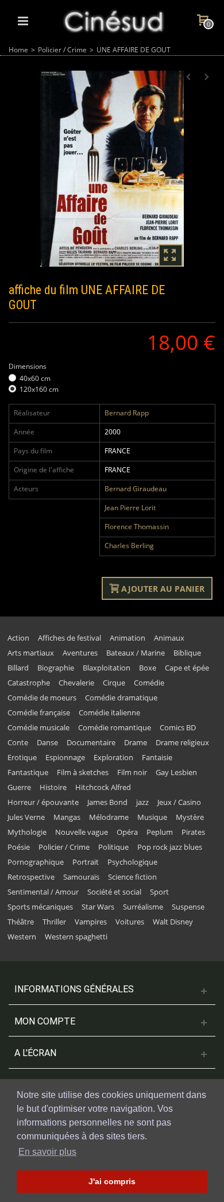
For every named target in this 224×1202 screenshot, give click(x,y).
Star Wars (98, 907)
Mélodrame (109, 817)
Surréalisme (143, 907)
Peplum (159, 832)
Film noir (132, 772)
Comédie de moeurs (41, 697)
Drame (135, 742)
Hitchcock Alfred (103, 787)
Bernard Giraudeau (136, 489)
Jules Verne (26, 817)
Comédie (149, 682)
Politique (113, 847)
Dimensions (28, 366)
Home (18, 50)
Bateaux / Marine (135, 653)
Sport (159, 892)
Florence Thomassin (137, 526)
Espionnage (65, 757)
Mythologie (27, 832)
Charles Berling (129, 545)
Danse (47, 742)
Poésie (18, 847)
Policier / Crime (62, 50)
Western (21, 936)
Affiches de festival (69, 638)
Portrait (85, 862)
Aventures (80, 653)
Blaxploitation (106, 667)
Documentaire (91, 742)
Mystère (190, 817)
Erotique (22, 757)
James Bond (107, 802)
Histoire (53, 787)
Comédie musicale (38, 727)
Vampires (91, 921)
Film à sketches (83, 772)
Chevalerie (76, 682)
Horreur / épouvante (43, 802)
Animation (127, 638)
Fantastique (27, 772)
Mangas (66, 817)
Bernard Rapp (127, 413)
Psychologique (132, 862)
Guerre (19, 787)
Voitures (129, 921)
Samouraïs (81, 877)
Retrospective (31, 877)
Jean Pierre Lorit (130, 508)
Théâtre (20, 921)
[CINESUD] (113, 20)
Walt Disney (173, 921)
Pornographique (35, 862)
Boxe (147, 667)
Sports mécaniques (40, 907)
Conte (17, 742)
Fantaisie (157, 757)
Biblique (187, 653)
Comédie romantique (114, 727)
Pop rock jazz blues (169, 847)
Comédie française (38, 712)
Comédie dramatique (121, 697)
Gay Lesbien (176, 772)
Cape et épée (187, 667)
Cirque (114, 682)
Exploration (113, 757)
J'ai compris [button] (112, 1181)
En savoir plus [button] (47, 1152)
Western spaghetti (76, 936)
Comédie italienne (109, 712)
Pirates (193, 832)
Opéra (127, 832)
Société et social (114, 892)
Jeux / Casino (179, 802)
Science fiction (132, 877)
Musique (152, 817)
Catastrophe (28, 682)
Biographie (55, 667)
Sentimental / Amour (43, 892)
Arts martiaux (30, 653)
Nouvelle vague (81, 832)
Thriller (54, 921)
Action (18, 638)
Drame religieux (182, 742)
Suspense (188, 907)
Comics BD (178, 727)
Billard (18, 667)
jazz (142, 802)
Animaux (169, 638)
